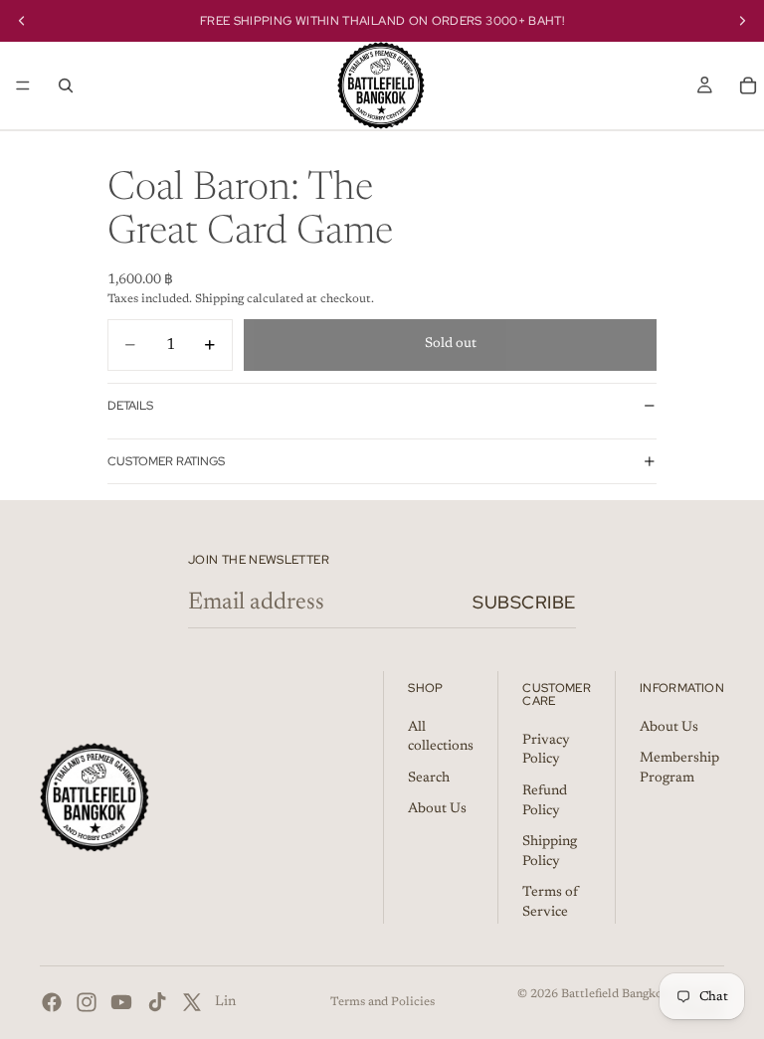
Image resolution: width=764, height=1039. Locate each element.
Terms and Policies (382, 1002)
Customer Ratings (166, 461)
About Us (437, 809)
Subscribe (524, 602)
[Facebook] (52, 1002)
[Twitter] (192, 1002)
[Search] (66, 85)
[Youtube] (121, 1002)
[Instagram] (86, 1002)
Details (130, 406)
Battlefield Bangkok (615, 994)
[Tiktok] (157, 1002)
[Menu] (23, 85)
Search (429, 778)
